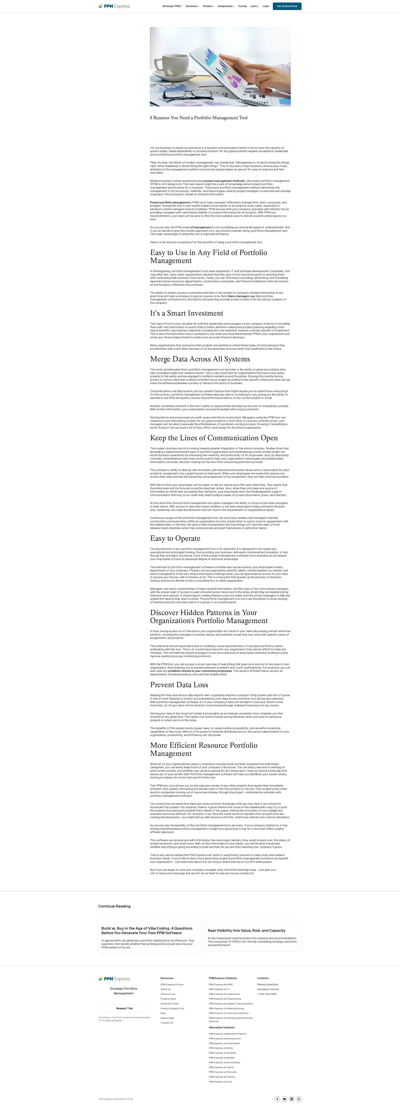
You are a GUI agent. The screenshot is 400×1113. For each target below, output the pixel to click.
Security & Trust (170, 1003)
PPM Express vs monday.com (225, 1038)
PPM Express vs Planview (223, 1072)
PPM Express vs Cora (220, 1081)
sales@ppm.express (268, 989)
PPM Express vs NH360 (221, 1057)
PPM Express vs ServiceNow (224, 1062)
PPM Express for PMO (221, 984)
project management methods (224, 180)
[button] (172, 6)
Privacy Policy (168, 998)
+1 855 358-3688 (267, 994)
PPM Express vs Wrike (221, 1048)
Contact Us (167, 1022)
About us (165, 989)
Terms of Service (113, 1020)
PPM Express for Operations (224, 994)
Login (266, 6)
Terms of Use (168, 994)
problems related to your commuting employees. (200, 671)
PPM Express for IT (219, 989)
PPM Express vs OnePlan (222, 1053)
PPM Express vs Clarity (221, 1067)
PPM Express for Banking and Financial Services (230, 1020)
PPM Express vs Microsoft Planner (227, 1033)
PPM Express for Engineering (225, 998)
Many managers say (241, 296)
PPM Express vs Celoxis (222, 1076)
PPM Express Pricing (172, 984)
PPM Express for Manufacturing (226, 1008)
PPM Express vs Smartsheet (224, 1043)
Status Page (167, 1018)
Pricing (242, 6)
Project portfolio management (170, 202)
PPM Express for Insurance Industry (229, 1013)
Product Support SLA (172, 1008)
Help (163, 1013)
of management (201, 227)
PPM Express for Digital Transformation (231, 1003)
